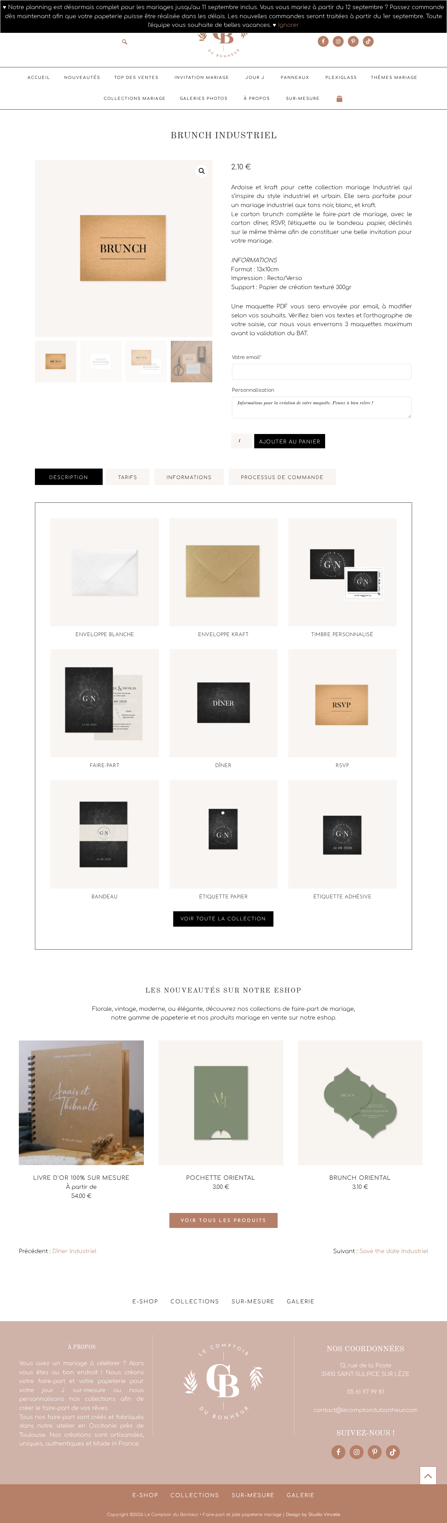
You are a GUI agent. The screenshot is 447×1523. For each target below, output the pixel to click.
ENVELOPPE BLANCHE (104, 635)
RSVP (342, 765)
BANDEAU (104, 897)
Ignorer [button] (288, 25)
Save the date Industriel (393, 1251)
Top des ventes (136, 77)
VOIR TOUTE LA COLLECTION (223, 919)
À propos (257, 98)
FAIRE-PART (104, 765)
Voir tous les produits (223, 1220)
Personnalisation (253, 390)
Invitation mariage (202, 77)
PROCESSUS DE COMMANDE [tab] (282, 477)
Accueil (39, 77)
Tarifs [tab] (127, 477)
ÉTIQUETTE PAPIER (223, 897)
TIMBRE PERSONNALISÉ (342, 635)
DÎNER (223, 765)
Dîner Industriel (74, 1251)
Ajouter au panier (290, 441)
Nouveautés (82, 77)
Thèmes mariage (394, 77)
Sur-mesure (303, 98)
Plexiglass (341, 77)
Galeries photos (204, 98)
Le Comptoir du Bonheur (223, 34)
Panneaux (295, 77)
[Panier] (340, 98)
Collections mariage (135, 98)
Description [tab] (68, 477)
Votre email (247, 357)
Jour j (255, 77)
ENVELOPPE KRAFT (223, 635)
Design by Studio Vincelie (313, 1514)
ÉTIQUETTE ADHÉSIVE (342, 897)
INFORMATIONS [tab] (189, 477)
